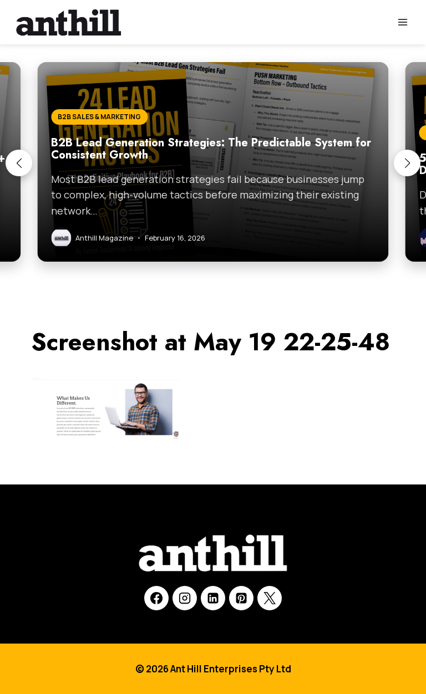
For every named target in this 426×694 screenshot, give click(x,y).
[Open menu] (402, 21)
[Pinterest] (241, 598)
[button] (19, 163)
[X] (269, 598)
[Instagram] (185, 598)
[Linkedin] (213, 598)
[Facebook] (156, 598)
